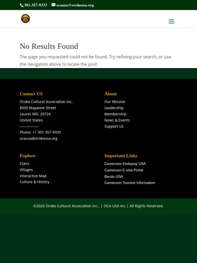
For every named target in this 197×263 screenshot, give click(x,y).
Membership (115, 113)
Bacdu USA (113, 176)
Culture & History (34, 181)
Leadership (114, 107)
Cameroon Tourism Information (129, 183)
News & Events (117, 120)
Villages (26, 169)
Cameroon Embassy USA (125, 164)
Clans (24, 163)
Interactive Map (33, 175)
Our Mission (114, 101)
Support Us (114, 126)
